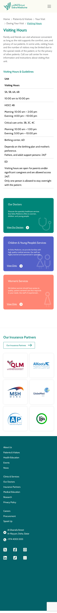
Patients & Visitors (22, 19)
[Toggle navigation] (49, 6)
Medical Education (11, 492)
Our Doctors (9, 481)
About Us (7, 447)
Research (7, 497)
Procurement (9, 516)
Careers (6, 511)
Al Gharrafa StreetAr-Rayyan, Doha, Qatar (18, 532)
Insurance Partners (11, 487)
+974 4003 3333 (15, 539)
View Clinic (12, 265)
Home (6, 19)
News (6, 468)
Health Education (11, 457)
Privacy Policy (9, 502)
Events (6, 462)
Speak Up (7, 521)
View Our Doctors (15, 227)
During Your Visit (15, 23)
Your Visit (40, 19)
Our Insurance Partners (16, 345)
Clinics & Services (11, 476)
